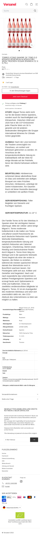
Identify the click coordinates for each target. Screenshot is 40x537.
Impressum (5, 456)
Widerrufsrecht (6, 463)
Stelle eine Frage (8, 399)
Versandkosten (15, 86)
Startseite (5, 54)
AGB (3, 461)
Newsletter (5, 471)
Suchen (4, 453)
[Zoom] (32, 45)
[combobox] (20, 11)
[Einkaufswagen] (31, 4)
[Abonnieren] (34, 439)
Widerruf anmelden (7, 468)
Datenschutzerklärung (8, 458)
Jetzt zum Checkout (20, 96)
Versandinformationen (9, 394)
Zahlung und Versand (8, 466)
